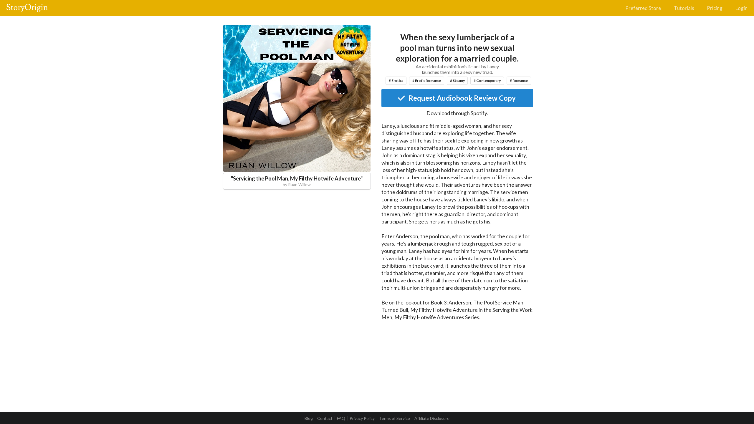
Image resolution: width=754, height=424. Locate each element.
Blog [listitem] (309, 418)
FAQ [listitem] (341, 418)
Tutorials (684, 8)
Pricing (714, 8)
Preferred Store (643, 8)
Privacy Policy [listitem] (362, 418)
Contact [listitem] (325, 418)
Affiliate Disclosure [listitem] (431, 418)
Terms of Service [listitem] (394, 418)
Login (741, 8)
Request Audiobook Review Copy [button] (462, 98)
